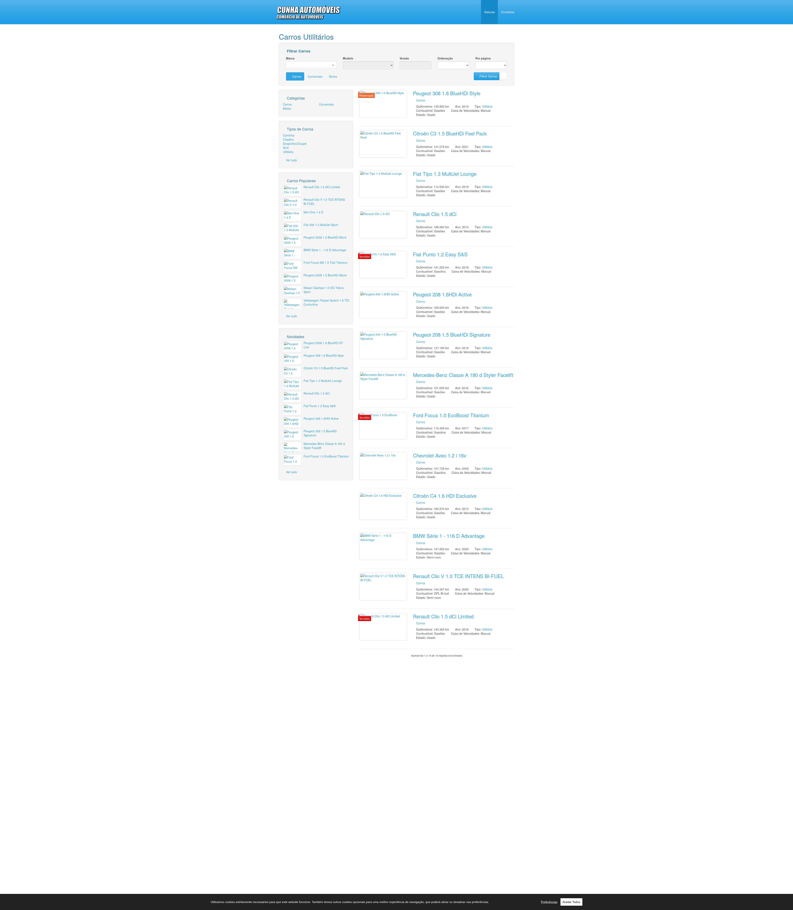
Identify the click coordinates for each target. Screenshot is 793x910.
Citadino (288, 139)
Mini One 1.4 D (313, 212)
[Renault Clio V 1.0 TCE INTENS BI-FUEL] (383, 586)
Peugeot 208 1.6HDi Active (442, 294)
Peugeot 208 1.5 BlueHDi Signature (451, 334)
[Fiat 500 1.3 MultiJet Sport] (292, 228)
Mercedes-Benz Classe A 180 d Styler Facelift (463, 374)
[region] (396, 902)
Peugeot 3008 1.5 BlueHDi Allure (325, 237)
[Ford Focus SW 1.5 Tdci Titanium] (292, 266)
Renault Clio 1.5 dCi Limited (443, 616)
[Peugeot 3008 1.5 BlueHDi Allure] (292, 241)
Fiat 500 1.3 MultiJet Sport (321, 225)
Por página (483, 58)
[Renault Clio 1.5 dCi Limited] (383, 627)
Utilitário (487, 106)
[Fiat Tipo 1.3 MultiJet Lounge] (383, 184)
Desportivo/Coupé (294, 143)
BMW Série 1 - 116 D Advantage (448, 535)
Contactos (507, 12)
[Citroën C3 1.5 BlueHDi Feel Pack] (383, 144)
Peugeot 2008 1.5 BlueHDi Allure (325, 275)
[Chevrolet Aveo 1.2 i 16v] (383, 466)
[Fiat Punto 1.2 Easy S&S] (383, 265)
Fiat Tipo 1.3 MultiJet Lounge (444, 173)
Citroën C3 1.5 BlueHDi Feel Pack (450, 133)
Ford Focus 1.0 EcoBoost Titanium (451, 415)
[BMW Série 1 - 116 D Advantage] (383, 546)
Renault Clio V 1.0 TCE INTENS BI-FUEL (458, 576)
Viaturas (489, 12)
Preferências (549, 902)
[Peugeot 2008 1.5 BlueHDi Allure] (292, 278)
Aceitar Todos (571, 902)
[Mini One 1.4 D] (292, 215)
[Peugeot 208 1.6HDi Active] (383, 305)
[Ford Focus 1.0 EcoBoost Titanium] (383, 425)
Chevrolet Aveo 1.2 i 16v (439, 455)
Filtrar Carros (298, 51)
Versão (404, 58)
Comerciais (315, 76)
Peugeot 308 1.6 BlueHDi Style (446, 93)
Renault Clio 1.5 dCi (434, 213)
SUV (286, 148)
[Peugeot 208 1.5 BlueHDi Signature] (383, 345)
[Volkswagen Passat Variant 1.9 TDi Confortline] (292, 304)
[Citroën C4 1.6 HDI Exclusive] (383, 506)
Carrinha (288, 135)
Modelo (348, 58)
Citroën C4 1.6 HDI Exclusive (444, 495)
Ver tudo (291, 160)
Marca (290, 58)
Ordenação (445, 58)
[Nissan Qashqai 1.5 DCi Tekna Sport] (292, 291)
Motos (333, 76)
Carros (296, 76)
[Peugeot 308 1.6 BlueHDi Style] (383, 103)
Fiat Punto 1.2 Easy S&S (440, 254)
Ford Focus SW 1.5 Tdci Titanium (326, 262)
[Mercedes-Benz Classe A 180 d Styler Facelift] (383, 385)
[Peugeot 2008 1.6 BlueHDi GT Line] (292, 346)
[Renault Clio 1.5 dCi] (383, 224)
